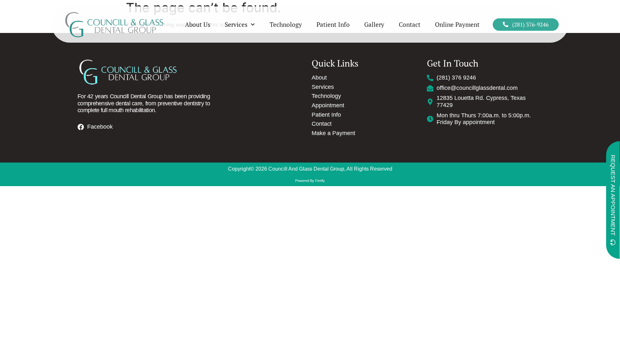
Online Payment (457, 24)
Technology (286, 24)
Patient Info (333, 24)
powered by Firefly (310, 181)
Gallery (374, 24)
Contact (409, 24)
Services (236, 24)
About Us (197, 24)
